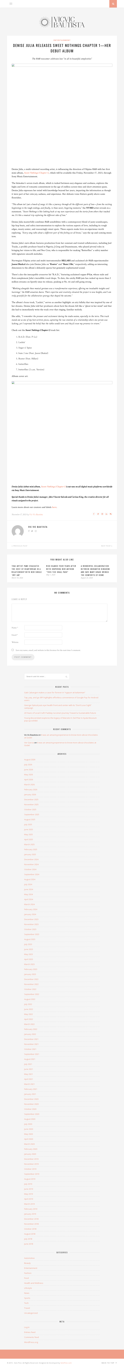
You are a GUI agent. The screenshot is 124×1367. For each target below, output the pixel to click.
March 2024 (29, 904)
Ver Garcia (29, 742)
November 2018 (31, 1224)
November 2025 (31, 804)
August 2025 (29, 819)
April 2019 (28, 1199)
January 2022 (30, 1034)
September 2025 (31, 814)
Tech (26, 1303)
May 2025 (28, 834)
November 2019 (31, 1164)
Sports (27, 1298)
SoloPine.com (66, 1363)
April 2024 (28, 899)
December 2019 (31, 1159)
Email (15, 635)
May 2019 (28, 1194)
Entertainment (62, 40)
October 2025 (30, 809)
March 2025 (29, 844)
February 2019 (30, 1209)
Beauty (27, 1263)
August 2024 (29, 879)
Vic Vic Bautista (36, 514)
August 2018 (29, 1233)
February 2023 (30, 969)
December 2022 (31, 979)
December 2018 (31, 1219)
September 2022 (31, 994)
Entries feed (29, 1332)
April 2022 (28, 1019)
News (26, 1293)
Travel (27, 1308)
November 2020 (31, 1104)
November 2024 (31, 864)
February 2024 (30, 909)
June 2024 (28, 889)
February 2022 (30, 1029)
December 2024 (31, 859)
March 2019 (29, 1204)
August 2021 (29, 1059)
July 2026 (28, 764)
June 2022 (28, 1009)
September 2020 (31, 1114)
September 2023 (31, 934)
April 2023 (28, 959)
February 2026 (30, 789)
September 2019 (31, 1174)
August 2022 (29, 999)
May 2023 (28, 954)
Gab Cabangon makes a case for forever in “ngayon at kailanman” (54, 692)
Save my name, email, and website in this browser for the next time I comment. (48, 650)
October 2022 (30, 989)
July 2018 (28, 1238)
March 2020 (29, 1144)
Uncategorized (31, 1313)
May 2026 (28, 774)
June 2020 (28, 1129)
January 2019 (30, 1214)
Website (15, 642)
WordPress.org (31, 1342)
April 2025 (28, 839)
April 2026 (28, 779)
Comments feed (31, 1337)
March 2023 (29, 964)
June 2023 (28, 949)
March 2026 (29, 784)
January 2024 (30, 914)
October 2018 (30, 1229)
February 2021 (30, 1089)
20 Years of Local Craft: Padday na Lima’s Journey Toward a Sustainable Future (60, 713)
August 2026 (29, 759)
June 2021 (28, 1069)
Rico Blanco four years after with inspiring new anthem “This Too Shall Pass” (61, 569)
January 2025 (30, 854)
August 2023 (29, 939)
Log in (26, 1327)
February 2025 (30, 849)
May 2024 (28, 894)
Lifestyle (28, 1288)
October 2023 (30, 929)
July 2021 (28, 1064)
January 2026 (30, 794)
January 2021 (30, 1094)
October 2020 (30, 1109)
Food (26, 1278)
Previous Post (20, 546)
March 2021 (29, 1084)
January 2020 (30, 1154)
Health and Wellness (33, 1283)
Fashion (27, 1273)
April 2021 (28, 1079)
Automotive (29, 1258)
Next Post (106, 546)
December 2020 (31, 1099)
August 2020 (29, 1119)
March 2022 (29, 1024)
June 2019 (28, 1189)
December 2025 (31, 799)
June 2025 (28, 829)
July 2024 (28, 884)
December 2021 (31, 1039)
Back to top (108, 1363)
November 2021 (31, 1044)
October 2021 (30, 1049)
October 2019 (30, 1169)
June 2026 (28, 769)
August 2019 (29, 1179)
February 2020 (30, 1149)
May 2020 (28, 1134)
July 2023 (28, 944)
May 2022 (28, 1014)
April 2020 (28, 1139)
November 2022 (31, 984)
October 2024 (30, 869)
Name (15, 627)
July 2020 (28, 1124)
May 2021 (28, 1074)
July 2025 (28, 824)
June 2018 (28, 1243)
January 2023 (30, 974)
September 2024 (31, 874)
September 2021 (31, 1054)
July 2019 (28, 1184)
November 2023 (31, 924)
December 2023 (31, 919)
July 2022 (28, 1004)
